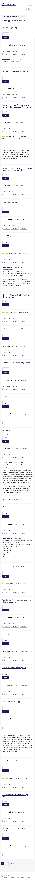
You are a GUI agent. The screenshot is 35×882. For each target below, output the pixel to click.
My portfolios (7, 507)
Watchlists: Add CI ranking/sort (14, 668)
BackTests (23, 122)
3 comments (7, 524)
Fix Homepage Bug (9, 28)
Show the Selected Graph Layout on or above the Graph (16, 296)
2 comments (7, 617)
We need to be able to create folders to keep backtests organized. (17, 169)
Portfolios (22, 88)
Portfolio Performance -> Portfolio (15, 71)
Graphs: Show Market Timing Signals (16, 363)
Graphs (26, 312)
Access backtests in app (11, 702)
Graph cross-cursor (9, 202)
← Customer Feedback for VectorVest (13, 16)
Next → (12, 863)
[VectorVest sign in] (29, 9)
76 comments (7, 380)
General (26, 253)
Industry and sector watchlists (13, 634)
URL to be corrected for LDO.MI (14, 566)
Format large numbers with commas (16, 236)
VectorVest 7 (15, 45)
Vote (5, 37)
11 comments (7, 448)
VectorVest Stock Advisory (19, 219)
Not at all (7, 54)
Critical (24, 54)
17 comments (7, 185)
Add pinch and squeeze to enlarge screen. (15, 796)
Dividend (5, 396)
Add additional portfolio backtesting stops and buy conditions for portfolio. (17, 106)
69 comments (12, 312)
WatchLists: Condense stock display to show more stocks (16, 601)
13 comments (12, 253)
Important (15, 54)
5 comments (7, 414)
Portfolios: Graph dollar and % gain (15, 761)
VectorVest (6, 877)
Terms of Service (15, 877)
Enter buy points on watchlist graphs (16, 329)
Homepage (22, 45)
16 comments (7, 651)
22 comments (7, 122)
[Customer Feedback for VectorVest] (8, 4)
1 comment (6, 45)
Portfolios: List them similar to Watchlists (13, 830)
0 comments (7, 88)
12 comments (7, 346)
